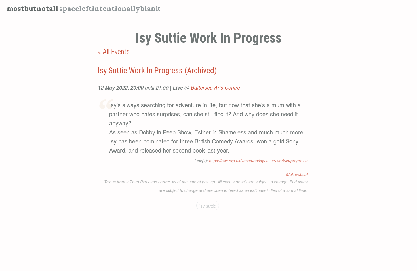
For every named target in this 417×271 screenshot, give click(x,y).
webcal (301, 174)
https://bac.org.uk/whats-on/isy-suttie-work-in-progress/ (258, 161)
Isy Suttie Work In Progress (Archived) (157, 70)
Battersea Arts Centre (215, 87)
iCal (289, 174)
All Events (116, 51)
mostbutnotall (32, 8)
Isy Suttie (207, 206)
